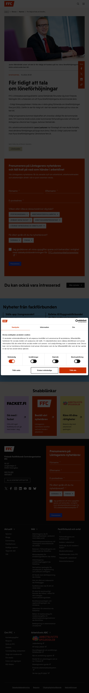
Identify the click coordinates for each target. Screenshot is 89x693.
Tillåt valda (16, 370)
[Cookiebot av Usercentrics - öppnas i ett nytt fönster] (77, 321)
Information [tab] (44, 327)
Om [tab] (73, 327)
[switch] (33, 361)
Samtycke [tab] (15, 327)
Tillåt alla (72, 370)
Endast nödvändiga (44, 370)
